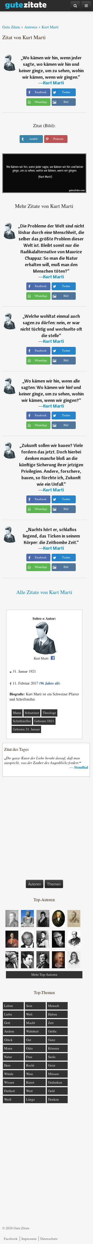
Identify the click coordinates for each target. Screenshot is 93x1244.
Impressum (28, 1238)
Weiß (7, 1099)
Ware (29, 1073)
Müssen (53, 1073)
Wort (29, 1090)
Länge (30, 1099)
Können (53, 1048)
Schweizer (32, 713)
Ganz (51, 1039)
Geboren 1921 (44, 721)
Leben (8, 1005)
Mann (17, 713)
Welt (29, 1014)
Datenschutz (49, 1238)
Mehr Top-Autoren (44, 975)
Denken (53, 1099)
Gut (28, 1039)
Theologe (49, 713)
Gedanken (55, 1082)
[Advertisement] (46, 829)
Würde (8, 1073)
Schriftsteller (22, 721)
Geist (51, 1065)
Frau (29, 1056)
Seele (52, 1056)
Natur (8, 1056)
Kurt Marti (53, 83)
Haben (52, 1014)
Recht (30, 1065)
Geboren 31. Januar (26, 729)
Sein (29, 1005)
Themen (54, 884)
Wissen (9, 1082)
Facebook (11, 1238)
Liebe (8, 1014)
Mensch (53, 1005)
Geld (51, 1090)
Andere (9, 1031)
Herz (7, 1065)
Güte (29, 1048)
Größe (52, 1031)
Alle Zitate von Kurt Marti (44, 592)
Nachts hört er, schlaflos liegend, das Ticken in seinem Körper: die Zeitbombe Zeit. (51, 535)
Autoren (34, 884)
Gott (7, 1022)
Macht (30, 1022)
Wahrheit (32, 1031)
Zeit (51, 1022)
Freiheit (9, 1090)
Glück (8, 1039)
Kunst (30, 1082)
